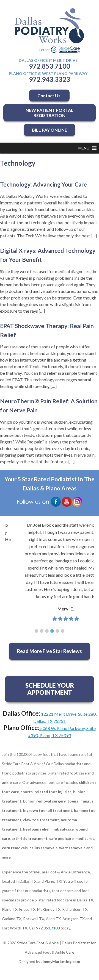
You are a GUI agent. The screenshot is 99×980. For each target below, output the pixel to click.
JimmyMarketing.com (60, 961)
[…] (94, 235)
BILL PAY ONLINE (49, 129)
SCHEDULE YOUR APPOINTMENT (49, 689)
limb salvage (62, 829)
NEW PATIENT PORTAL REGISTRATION (49, 112)
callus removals (43, 847)
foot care (78, 773)
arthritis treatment (30, 838)
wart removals (72, 847)
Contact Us (49, 95)
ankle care (11, 782)
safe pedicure (61, 838)
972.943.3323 (49, 79)
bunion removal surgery (44, 801)
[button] (83, 148)
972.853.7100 (49, 66)
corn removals (15, 847)
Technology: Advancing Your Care (43, 184)
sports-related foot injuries (46, 791)
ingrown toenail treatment (47, 810)
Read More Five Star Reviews (49, 651)
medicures (84, 838)
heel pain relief (36, 829)
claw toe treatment (41, 819)
